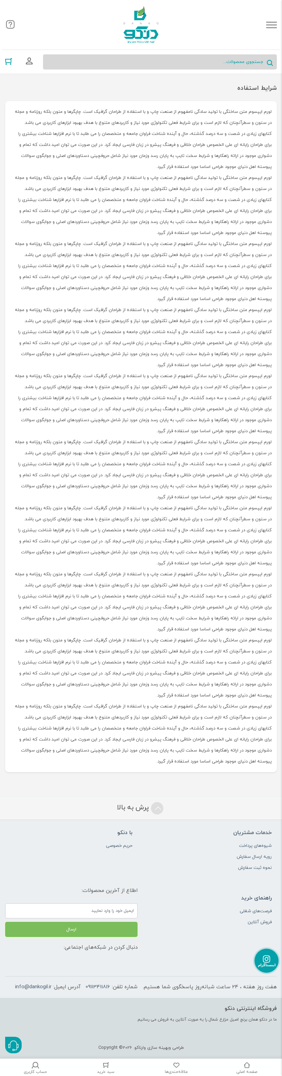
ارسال (71, 929)
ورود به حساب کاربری (29, 61)
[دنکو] (141, 24)
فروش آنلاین (260, 922)
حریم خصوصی (119, 846)
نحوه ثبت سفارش (255, 868)
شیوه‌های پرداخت (255, 846)
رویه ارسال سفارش (254, 857)
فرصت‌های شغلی (256, 911)
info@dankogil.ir (33, 987)
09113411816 (98, 987)
